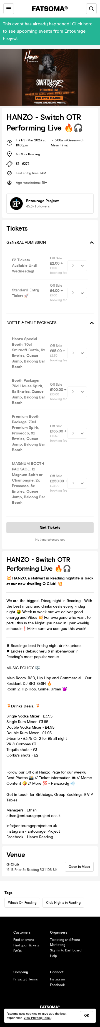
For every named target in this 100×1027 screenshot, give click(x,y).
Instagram (57, 979)
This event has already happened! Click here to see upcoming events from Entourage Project (47, 31)
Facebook (57, 985)
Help (53, 956)
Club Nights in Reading (63, 903)
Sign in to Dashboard (65, 950)
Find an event (23, 940)
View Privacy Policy (37, 1018)
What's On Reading (22, 903)
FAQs (17, 951)
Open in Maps (79, 867)
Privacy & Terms (25, 979)
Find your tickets (26, 945)
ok (86, 1016)
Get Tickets (50, 527)
